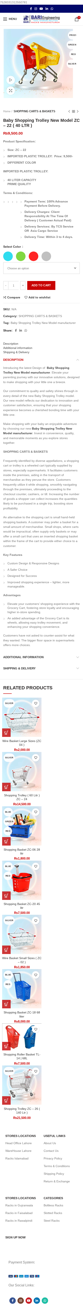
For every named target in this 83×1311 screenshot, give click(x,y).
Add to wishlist (39, 297)
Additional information (17, 348)
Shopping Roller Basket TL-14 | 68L (21, 1056)
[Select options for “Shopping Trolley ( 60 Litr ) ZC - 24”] (6, 787)
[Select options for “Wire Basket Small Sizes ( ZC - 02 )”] (6, 950)
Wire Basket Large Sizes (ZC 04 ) (21, 742)
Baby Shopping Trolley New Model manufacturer (43, 323)
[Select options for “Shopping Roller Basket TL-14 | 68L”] (6, 1046)
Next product (78, 111)
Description (10, 343)
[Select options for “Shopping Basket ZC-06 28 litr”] (6, 841)
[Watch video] (10, 80)
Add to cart (41, 285)
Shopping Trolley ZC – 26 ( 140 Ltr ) (22, 1110)
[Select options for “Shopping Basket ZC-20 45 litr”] (6, 895)
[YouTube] (41, 8)
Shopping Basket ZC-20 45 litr (22, 905)
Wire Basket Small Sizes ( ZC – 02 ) (22, 960)
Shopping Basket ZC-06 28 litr (22, 851)
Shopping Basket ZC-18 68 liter (22, 1014)
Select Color (12, 246)
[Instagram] (35, 8)
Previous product (69, 111)
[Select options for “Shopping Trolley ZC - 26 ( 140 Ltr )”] (6, 1100)
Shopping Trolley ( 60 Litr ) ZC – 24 (22, 797)
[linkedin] (46, 8)
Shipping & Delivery (16, 352)
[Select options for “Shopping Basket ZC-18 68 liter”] (6, 1004)
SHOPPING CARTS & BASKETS (34, 111)
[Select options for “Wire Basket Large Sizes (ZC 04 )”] (6, 732)
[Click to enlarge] (10, 90)
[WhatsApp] (51, 8)
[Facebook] (31, 8)
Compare (13, 297)
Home (6, 111)
